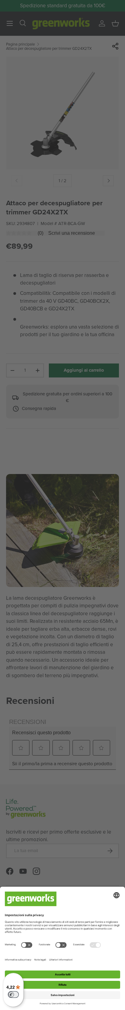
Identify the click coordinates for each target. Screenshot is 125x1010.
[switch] (13, 994)
